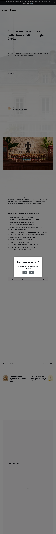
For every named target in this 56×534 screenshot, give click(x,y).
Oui (25, 272)
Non (31, 272)
